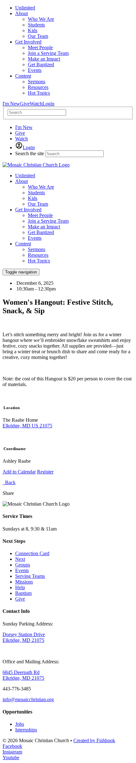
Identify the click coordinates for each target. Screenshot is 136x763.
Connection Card (32, 553)
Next (20, 559)
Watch (36, 103)
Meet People (40, 215)
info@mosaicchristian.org (28, 699)
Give (25, 103)
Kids (32, 198)
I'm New (11, 103)
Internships (26, 729)
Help (20, 587)
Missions (24, 581)
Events (34, 238)
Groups (22, 564)
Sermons (36, 249)
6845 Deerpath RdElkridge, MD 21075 (23, 675)
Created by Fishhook (94, 740)
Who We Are (41, 187)
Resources (38, 255)
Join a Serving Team (48, 221)
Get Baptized (41, 232)
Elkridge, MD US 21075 (27, 425)
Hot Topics (39, 260)
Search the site (29, 153)
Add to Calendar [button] (19, 471)
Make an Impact (44, 226)
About (21, 181)
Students (36, 192)
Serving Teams (30, 576)
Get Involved (28, 209)
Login (48, 103)
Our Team (38, 204)
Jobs (19, 724)
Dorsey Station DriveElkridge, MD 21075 (24, 637)
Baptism (23, 593)
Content (23, 243)
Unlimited (25, 175)
